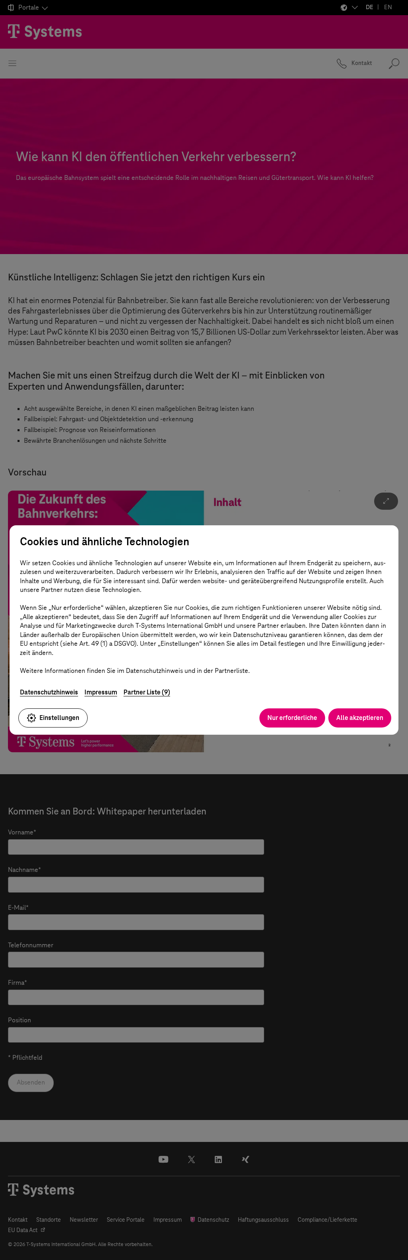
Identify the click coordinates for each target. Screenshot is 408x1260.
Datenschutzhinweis (49, 692)
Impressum (100, 692)
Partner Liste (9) (147, 692)
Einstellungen (59, 718)
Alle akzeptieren (359, 718)
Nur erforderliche (292, 718)
